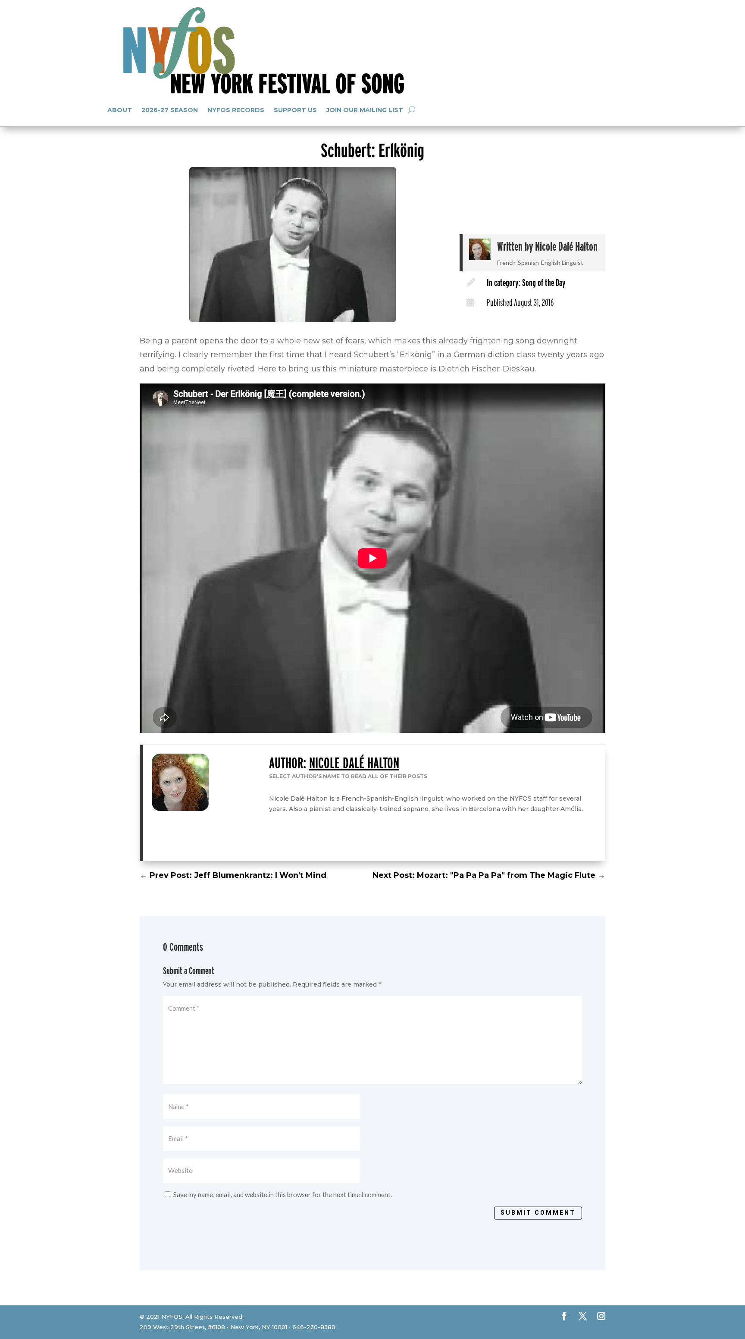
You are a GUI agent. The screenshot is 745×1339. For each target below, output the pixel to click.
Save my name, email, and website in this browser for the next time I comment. (282, 1194)
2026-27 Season (169, 110)
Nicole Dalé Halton (566, 246)
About (119, 110)
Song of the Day (543, 282)
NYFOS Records (235, 110)
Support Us (295, 110)
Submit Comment (538, 1212)
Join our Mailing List (364, 110)
